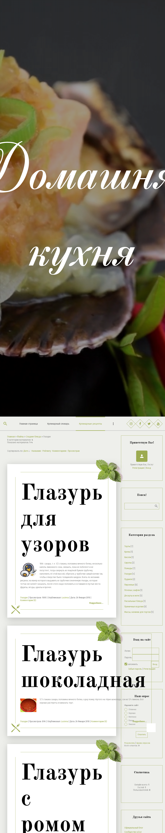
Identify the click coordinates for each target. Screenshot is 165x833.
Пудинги (128, 579)
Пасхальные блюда (133, 601)
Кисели (127, 557)
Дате (26, 451)
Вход (148, 468)
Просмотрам (74, 451)
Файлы (20, 436)
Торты (127, 546)
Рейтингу (47, 451)
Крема (127, 551)
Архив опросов (143, 743)
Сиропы (128, 562)
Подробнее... (96, 603)
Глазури (24, 597)
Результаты (129, 743)
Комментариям (59, 451)
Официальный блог (133, 827)
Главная (11, 436)
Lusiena (65, 597)
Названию (36, 451)
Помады (128, 568)
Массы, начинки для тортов (137, 612)
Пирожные (129, 584)
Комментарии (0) (28, 600)
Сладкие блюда (33, 436)
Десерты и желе (131, 595)
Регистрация (138, 468)
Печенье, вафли (132, 590)
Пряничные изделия (134, 606)
